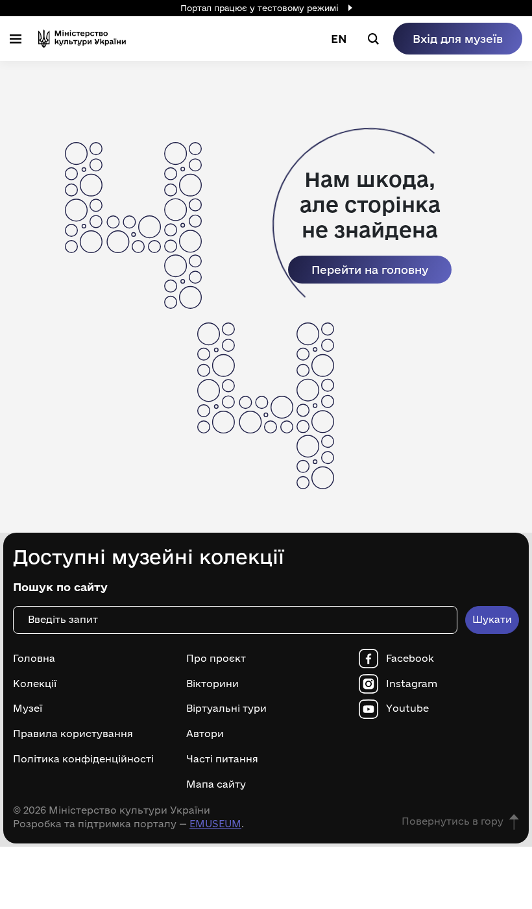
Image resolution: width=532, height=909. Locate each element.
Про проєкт (216, 658)
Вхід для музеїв (458, 38)
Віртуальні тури (226, 708)
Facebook (410, 658)
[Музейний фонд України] (82, 38)
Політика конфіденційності (83, 759)
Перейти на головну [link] (369, 269)
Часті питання (222, 759)
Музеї (27, 708)
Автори (205, 734)
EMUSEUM (215, 823)
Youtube (407, 708)
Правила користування (73, 734)
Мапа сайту (216, 784)
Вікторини (212, 684)
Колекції (34, 684)
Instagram (411, 684)
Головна (34, 658)
